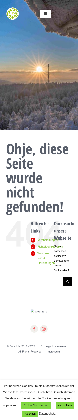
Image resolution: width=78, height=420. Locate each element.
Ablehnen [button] (30, 413)
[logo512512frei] (12, 8)
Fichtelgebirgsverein (50, 246)
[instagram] (44, 329)
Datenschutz (47, 413)
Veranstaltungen (47, 240)
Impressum (53, 351)
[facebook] (34, 329)
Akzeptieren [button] (65, 405)
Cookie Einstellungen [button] (36, 405)
